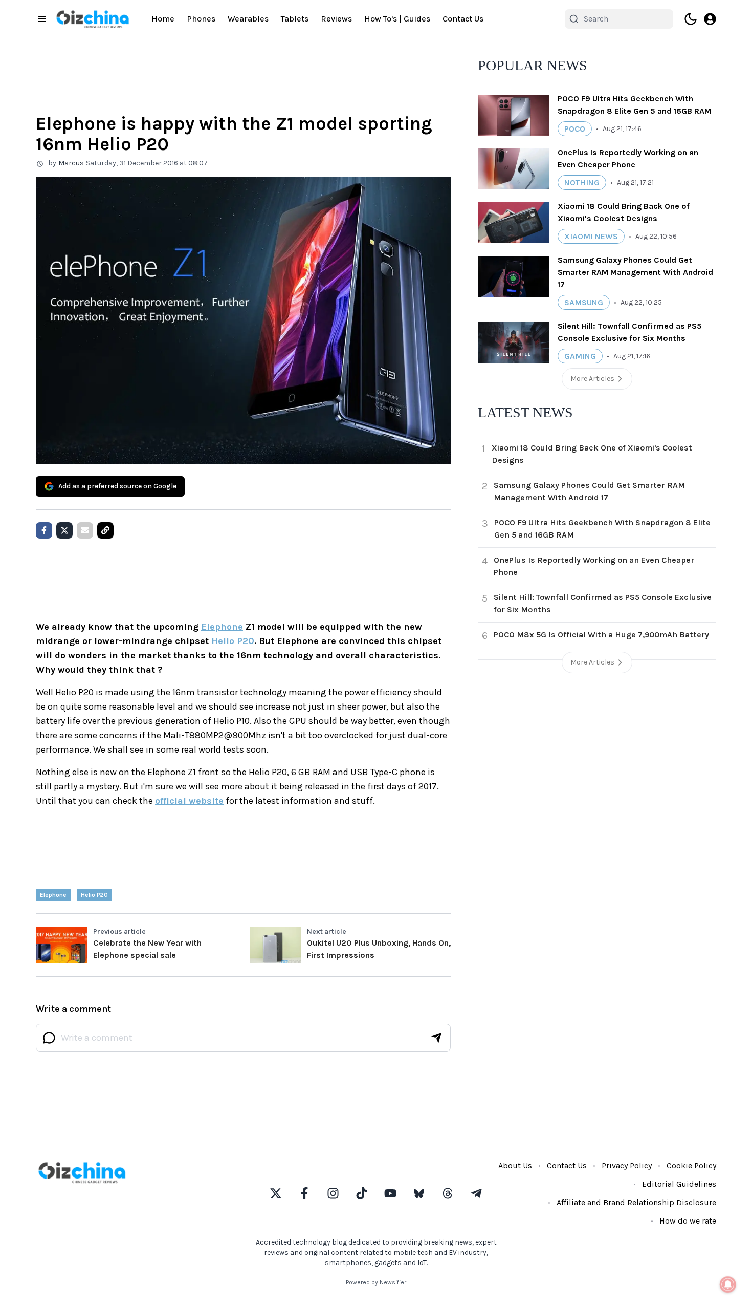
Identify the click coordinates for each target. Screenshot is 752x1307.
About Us (515, 1165)
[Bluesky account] (419, 1193)
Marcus (71, 163)
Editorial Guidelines (679, 1184)
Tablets (294, 19)
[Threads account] (447, 1193)
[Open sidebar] (42, 19)
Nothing (582, 182)
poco (574, 129)
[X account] (276, 1193)
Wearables (248, 19)
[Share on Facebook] (44, 530)
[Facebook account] (304, 1193)
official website (189, 800)
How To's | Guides (397, 19)
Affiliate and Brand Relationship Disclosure (636, 1202)
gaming (580, 356)
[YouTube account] (390, 1193)
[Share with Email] (85, 530)
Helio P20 (232, 641)
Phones (201, 19)
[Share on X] (64, 530)
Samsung (583, 302)
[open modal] (710, 19)
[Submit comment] (436, 1037)
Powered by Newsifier (376, 1282)
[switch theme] (690, 19)
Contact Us (463, 19)
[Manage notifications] (728, 1284)
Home (162, 19)
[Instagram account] (333, 1193)
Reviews (336, 19)
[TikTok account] (362, 1193)
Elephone (222, 626)
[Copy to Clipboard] (105, 530)
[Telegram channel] (476, 1193)
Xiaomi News (591, 236)
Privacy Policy (627, 1165)
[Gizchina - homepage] (92, 19)
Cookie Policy (691, 1165)
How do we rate (687, 1221)
